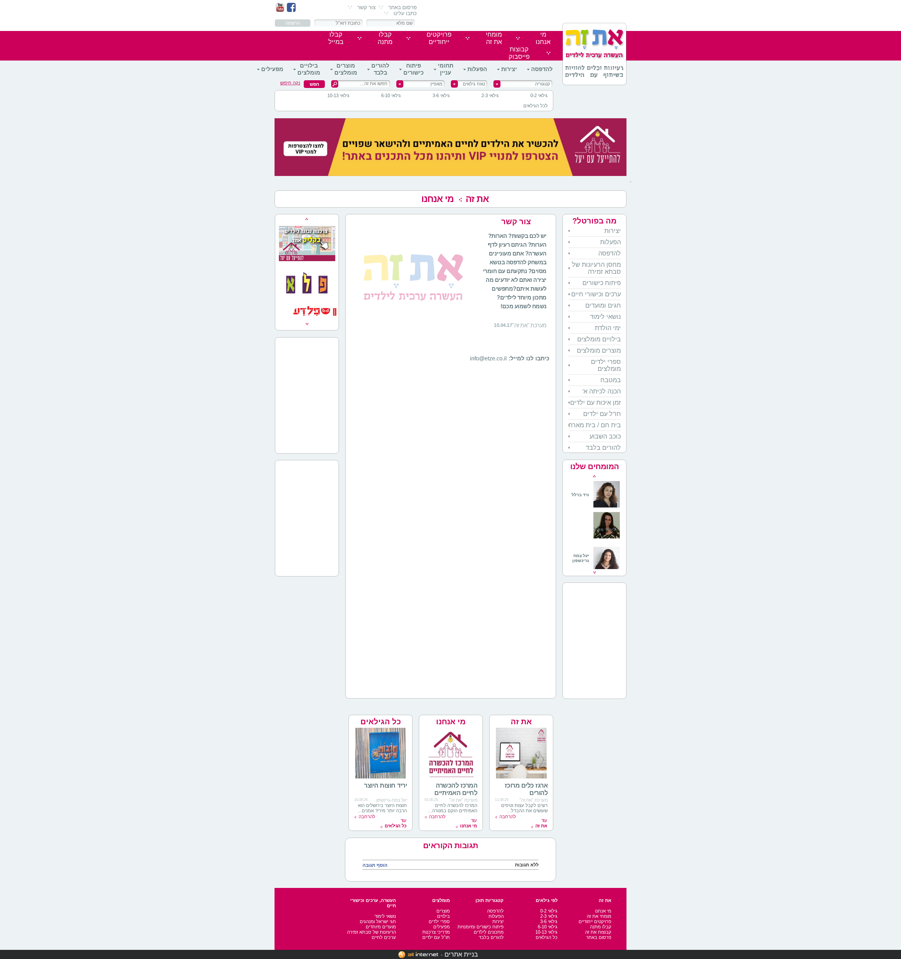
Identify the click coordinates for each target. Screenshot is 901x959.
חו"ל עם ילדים (602, 413)
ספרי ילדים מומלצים (606, 365)
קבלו (385, 38)
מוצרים (443, 911)
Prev (594, 476)
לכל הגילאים (535, 105)
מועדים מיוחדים (381, 926)
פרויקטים (439, 38)
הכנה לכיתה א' (601, 391)
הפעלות (477, 69)
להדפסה (542, 69)
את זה (521, 721)
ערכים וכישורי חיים (596, 294)
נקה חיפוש (290, 83)
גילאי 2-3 (490, 95)
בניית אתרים (461, 954)
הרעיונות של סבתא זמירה (371, 932)
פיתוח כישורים (413, 69)
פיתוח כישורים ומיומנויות (481, 926)
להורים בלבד (380, 69)
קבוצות (519, 53)
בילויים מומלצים (308, 69)
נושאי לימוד (605, 316)
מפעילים (272, 69)
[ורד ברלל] (596, 506)
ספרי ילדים (439, 921)
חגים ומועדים (603, 305)
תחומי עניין (445, 69)
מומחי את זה (599, 916)
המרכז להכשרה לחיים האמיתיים (455, 789)
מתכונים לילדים (489, 932)
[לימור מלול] (606, 539)
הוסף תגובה (375, 865)
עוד (541, 823)
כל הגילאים (380, 721)
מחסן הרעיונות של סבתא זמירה (596, 268)
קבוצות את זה (598, 932)
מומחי (494, 38)
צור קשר (366, 7)
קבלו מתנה (600, 926)
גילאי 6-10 (391, 95)
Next (594, 573)
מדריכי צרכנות (436, 932)
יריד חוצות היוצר (385, 785)
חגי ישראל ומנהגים (378, 921)
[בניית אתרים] (418, 954)
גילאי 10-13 (338, 95)
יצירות (509, 69)
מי (543, 38)
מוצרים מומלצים (345, 69)
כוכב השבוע (605, 436)
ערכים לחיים (384, 937)
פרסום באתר (402, 7)
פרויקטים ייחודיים (595, 921)
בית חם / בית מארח (594, 425)
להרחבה (507, 816)
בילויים (443, 916)
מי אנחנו (437, 199)
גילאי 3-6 (441, 95)
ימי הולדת (608, 328)
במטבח (610, 380)
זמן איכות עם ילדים (595, 402)
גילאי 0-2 (539, 95)
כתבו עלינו (405, 13)
